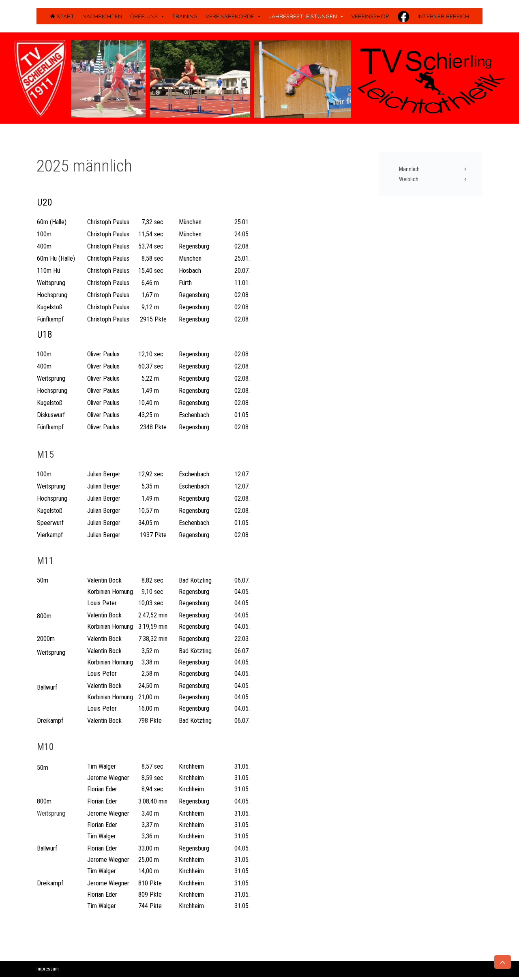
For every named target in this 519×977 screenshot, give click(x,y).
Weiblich (408, 179)
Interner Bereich (443, 16)
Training (184, 16)
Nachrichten (102, 16)
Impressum (47, 969)
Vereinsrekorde (230, 16)
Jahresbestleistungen (302, 16)
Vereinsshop (370, 16)
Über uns (144, 16)
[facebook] (403, 16)
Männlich (409, 169)
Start (64, 16)
